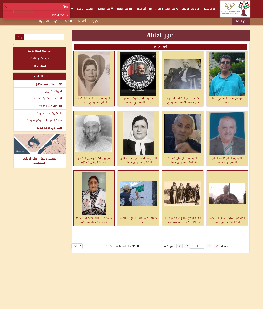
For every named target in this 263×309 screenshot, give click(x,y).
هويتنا (94, 21)
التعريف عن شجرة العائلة (48, 98)
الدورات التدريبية (53, 91)
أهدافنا (81, 21)
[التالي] (187, 246)
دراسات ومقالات (39, 58)
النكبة (57, 21)
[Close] (5, 6)
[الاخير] (179, 246)
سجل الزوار (39, 65)
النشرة (69, 21)
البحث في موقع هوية (50, 127)
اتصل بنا (44, 21)
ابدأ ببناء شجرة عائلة (39, 50)
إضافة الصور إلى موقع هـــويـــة (45, 120)
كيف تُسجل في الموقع (49, 83)
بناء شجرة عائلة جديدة (50, 113)
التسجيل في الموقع (51, 105)
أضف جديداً (160, 47)
